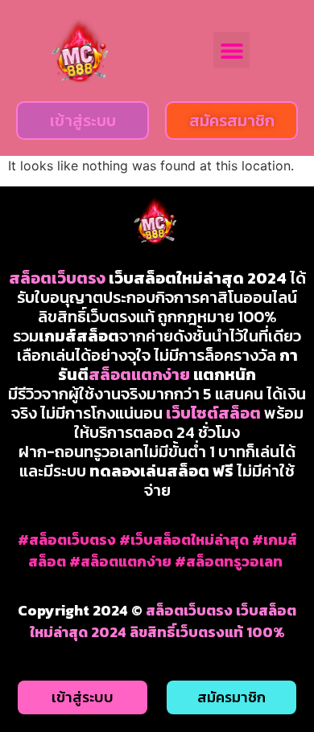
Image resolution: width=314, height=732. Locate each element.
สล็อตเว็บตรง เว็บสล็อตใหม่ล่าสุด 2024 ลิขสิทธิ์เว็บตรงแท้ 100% (163, 621)
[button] (231, 50)
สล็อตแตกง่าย (139, 374)
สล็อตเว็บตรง (57, 278)
